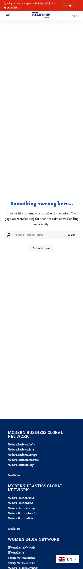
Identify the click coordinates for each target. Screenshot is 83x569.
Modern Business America (23, 460)
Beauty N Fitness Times (21, 563)
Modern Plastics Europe (22, 508)
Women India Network (21, 547)
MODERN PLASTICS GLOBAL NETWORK (35, 487)
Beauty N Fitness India (21, 558)
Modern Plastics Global (21, 518)
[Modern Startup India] (41, 16)
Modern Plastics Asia (20, 503)
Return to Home (41, 248)
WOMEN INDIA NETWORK (34, 539)
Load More (14, 475)
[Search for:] (38, 235)
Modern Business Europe (22, 455)
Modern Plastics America (22, 513)
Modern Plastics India (21, 498)
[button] (68, 5)
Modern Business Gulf (21, 465)
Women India (16, 552)
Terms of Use (11, 7)
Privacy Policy (45, 3)
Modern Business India (21, 444)
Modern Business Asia (21, 449)
